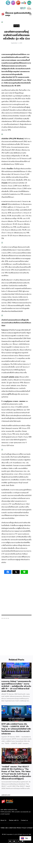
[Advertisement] (16, 595)
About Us (3, 820)
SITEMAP (30, 828)
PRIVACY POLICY (22, 828)
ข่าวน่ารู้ (16, 26)
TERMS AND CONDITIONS (8, 828)
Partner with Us (14, 820)
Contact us (24, 820)
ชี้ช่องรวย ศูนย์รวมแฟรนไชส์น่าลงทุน (18, 14)
